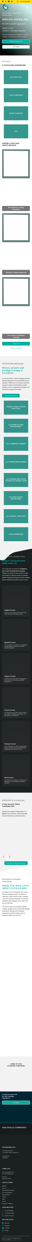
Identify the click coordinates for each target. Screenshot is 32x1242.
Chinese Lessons (10, 676)
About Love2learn (16, 348)
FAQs (3, 1199)
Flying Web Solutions (16, 1240)
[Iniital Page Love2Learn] (5, 7)
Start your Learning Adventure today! (16, 863)
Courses (4, 1188)
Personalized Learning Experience (16, 208)
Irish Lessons (8, 777)
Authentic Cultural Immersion (16, 272)
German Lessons (10, 744)
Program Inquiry (6, 1194)
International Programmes (10, 395)
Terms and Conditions (7, 1203)
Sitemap (4, 1196)
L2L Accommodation (7, 1192)
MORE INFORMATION (16, 41)
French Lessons (9, 710)
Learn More (16, 1102)
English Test (16, 343)
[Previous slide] (3, 856)
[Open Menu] (27, 7)
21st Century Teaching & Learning (16, 336)
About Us (4, 1186)
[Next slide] (9, 856)
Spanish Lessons (10, 642)
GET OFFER (16, 47)
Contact (4, 1201)
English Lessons (9, 610)
